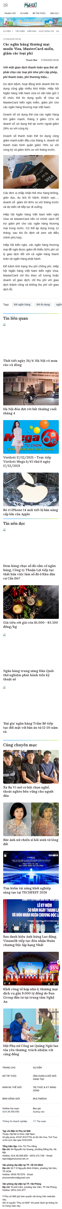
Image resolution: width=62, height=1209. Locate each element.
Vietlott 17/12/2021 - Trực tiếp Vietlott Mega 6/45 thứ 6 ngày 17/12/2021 (27, 461)
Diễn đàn (31, 31)
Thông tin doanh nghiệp (14, 1121)
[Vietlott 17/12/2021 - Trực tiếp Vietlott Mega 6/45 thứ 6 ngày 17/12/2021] (31, 437)
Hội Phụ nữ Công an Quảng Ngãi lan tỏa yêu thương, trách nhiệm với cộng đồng (30, 1050)
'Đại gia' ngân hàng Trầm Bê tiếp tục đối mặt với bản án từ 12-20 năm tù (30, 727)
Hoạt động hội (46, 31)
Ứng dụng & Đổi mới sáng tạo (44, 1077)
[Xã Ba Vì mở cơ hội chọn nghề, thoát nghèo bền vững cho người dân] (31, 767)
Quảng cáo (38, 1111)
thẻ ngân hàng (22, 304)
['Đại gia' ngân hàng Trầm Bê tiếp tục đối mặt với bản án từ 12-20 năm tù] (31, 703)
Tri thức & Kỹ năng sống (44, 1089)
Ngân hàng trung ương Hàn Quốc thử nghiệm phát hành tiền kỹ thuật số (28, 675)
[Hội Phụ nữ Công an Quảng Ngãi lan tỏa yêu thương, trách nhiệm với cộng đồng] (31, 1025)
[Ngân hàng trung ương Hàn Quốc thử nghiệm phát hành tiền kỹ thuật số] (31, 650)
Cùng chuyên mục (20, 744)
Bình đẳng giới (11, 1098)
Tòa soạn (41, 1121)
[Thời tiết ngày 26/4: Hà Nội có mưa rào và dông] (31, 340)
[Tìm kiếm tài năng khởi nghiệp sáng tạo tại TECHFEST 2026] (31, 868)
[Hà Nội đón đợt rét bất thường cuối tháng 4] (31, 388)
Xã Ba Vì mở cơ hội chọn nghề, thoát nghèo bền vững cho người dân (28, 791)
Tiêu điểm (20, 31)
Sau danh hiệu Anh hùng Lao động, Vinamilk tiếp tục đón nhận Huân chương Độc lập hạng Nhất (30, 940)
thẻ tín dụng (43, 304)
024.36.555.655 (10, 1111)
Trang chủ (10, 13)
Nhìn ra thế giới (12, 1087)
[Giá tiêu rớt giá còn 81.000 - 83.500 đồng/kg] (31, 602)
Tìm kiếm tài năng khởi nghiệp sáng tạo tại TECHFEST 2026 (27, 890)
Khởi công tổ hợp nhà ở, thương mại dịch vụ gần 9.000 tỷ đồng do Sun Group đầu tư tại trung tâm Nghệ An (30, 995)
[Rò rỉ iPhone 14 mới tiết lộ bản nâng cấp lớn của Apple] (31, 489)
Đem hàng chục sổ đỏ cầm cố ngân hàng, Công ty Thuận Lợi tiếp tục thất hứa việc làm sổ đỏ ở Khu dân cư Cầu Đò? (29, 572)
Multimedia (40, 1098)
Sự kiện (24, 13)
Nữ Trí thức (39, 13)
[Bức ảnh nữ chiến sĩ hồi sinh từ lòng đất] (31, 819)
